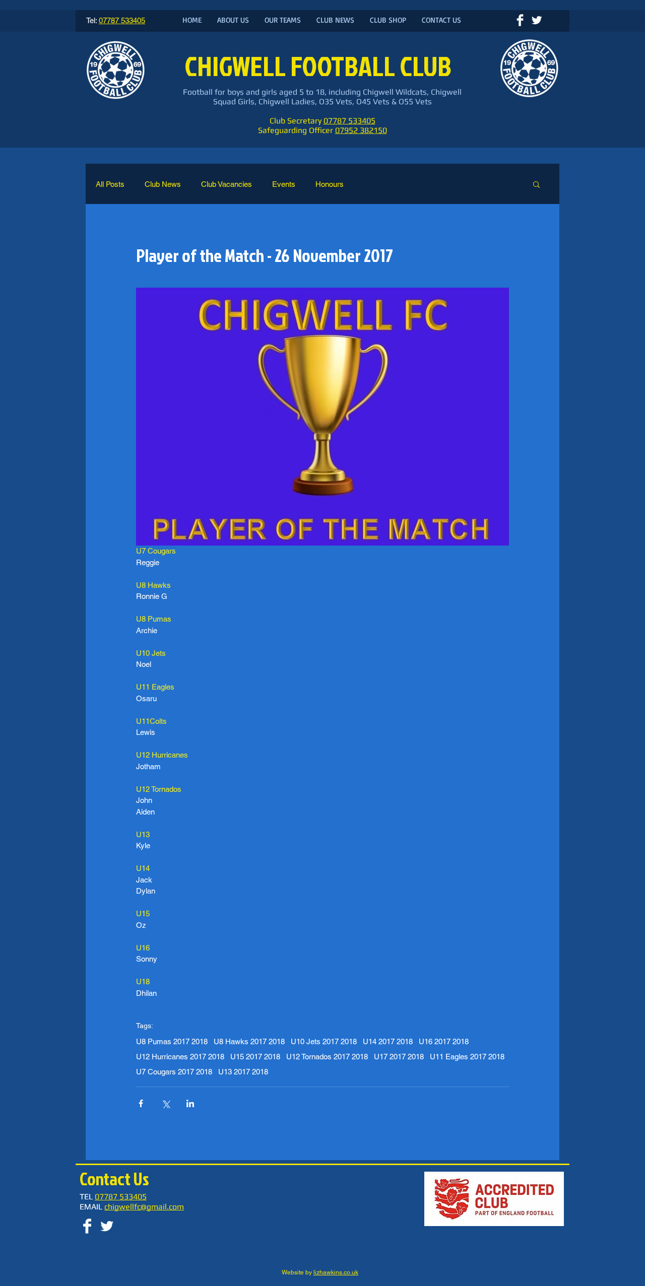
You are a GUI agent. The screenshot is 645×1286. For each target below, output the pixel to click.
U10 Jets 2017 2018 (324, 1041)
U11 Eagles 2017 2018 (467, 1056)
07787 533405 (349, 120)
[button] (536, 184)
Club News (163, 184)
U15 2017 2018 (255, 1056)
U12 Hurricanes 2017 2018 (180, 1056)
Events (283, 184)
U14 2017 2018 (388, 1041)
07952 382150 (361, 130)
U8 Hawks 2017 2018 (249, 1041)
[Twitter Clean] (537, 20)
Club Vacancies (226, 184)
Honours (329, 184)
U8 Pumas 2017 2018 (172, 1041)
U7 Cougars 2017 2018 (174, 1071)
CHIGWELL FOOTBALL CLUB (320, 65)
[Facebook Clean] (520, 20)
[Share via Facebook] (141, 1103)
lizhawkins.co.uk (335, 1272)
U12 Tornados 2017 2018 (327, 1056)
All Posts (110, 184)
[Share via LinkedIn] (190, 1103)
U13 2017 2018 (243, 1071)
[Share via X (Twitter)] (165, 1103)
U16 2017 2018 (444, 1041)
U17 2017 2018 (399, 1056)
